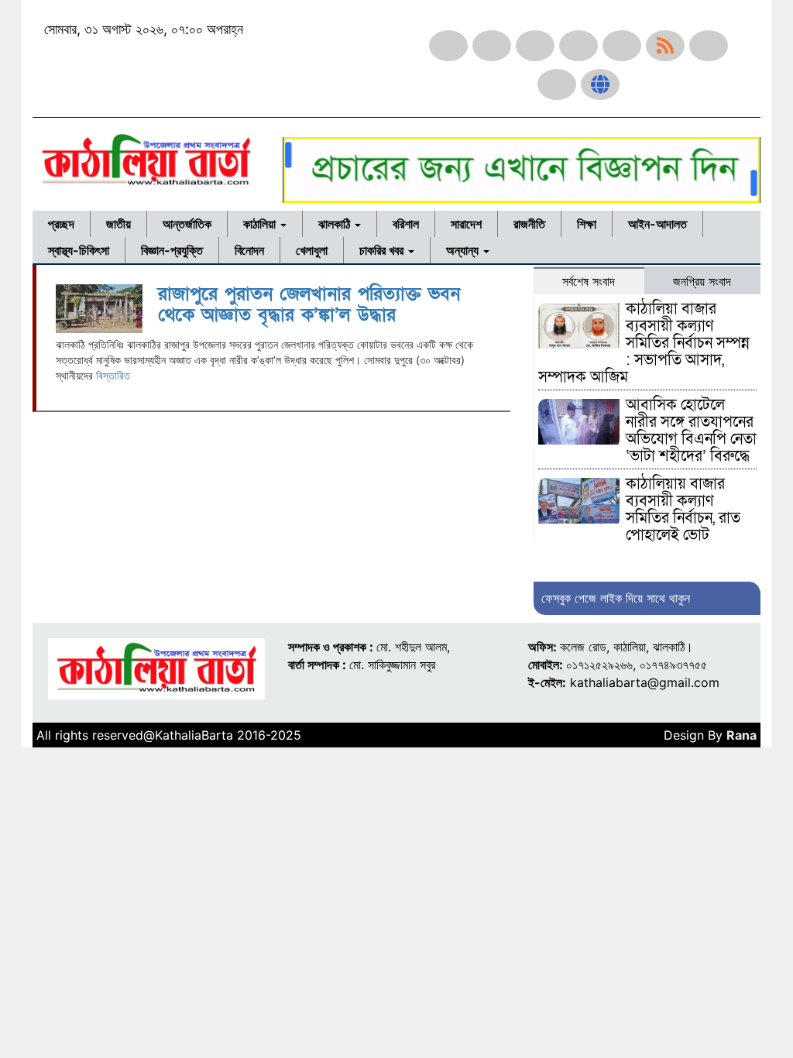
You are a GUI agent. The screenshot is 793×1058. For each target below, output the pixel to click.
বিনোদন (249, 250)
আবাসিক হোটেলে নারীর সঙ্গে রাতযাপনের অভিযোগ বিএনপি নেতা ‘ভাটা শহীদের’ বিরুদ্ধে (691, 430)
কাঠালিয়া (261, 224)
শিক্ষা (586, 224)
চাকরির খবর (383, 250)
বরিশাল (406, 224)
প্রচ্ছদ (61, 224)
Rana (741, 735)
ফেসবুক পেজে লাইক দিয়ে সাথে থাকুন (615, 598)
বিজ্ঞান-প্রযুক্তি (172, 250)
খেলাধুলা (312, 250)
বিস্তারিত (113, 375)
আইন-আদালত (657, 224)
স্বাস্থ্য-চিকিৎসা (78, 250)
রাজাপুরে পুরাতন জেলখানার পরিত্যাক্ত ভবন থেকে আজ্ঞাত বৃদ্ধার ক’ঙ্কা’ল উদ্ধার (309, 304)
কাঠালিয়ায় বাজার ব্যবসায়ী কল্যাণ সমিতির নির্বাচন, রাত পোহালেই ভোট (683, 509)
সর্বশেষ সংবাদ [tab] (588, 281)
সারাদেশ (466, 224)
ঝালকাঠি (335, 224)
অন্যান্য (464, 250)
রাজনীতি (529, 224)
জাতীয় (118, 224)
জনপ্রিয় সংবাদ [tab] (702, 281)
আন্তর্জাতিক (187, 224)
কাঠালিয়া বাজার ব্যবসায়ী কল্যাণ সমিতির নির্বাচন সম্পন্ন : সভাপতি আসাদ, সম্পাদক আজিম (644, 343)
